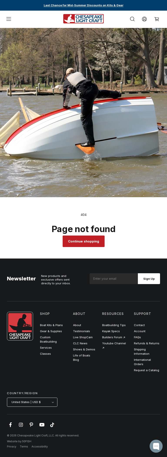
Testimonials (81, 331)
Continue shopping (83, 241)
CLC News (80, 343)
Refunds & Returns (146, 343)
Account (139, 331)
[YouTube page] (41, 427)
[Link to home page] (20, 339)
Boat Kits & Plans (51, 325)
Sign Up (149, 278)
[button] (8, 19)
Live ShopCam (83, 337)
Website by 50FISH (19, 441)
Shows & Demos (84, 349)
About (77, 325)
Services (46, 347)
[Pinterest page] (31, 427)
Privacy (11, 446)
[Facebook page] (10, 427)
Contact (139, 325)
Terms (24, 446)
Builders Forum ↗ (113, 337)
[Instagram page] (20, 427)
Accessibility (40, 446)
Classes (45, 353)
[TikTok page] (52, 427)
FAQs (137, 337)
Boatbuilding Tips (114, 325)
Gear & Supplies (51, 331)
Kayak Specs (111, 331)
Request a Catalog (146, 370)
